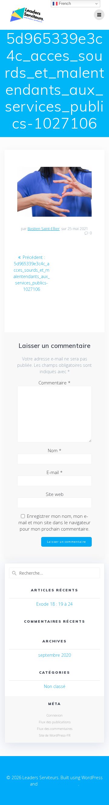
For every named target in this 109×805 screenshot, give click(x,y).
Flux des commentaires (54, 728)
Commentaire (54, 383)
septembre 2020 (54, 655)
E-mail (55, 472)
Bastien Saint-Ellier (44, 228)
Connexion (55, 715)
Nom (54, 450)
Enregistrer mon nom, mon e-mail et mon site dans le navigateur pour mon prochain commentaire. (54, 522)
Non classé (54, 686)
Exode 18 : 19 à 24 (54, 604)
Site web (55, 494)
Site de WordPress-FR (54, 735)
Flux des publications (55, 722)
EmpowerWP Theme (58, 784)
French (64, 3)
